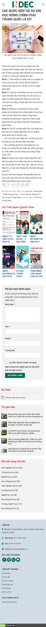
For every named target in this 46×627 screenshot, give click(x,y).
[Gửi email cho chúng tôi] (9, 560)
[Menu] (3, 4)
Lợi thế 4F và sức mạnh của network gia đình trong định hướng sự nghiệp (24, 432)
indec (25, 24)
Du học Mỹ (6, 577)
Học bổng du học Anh (10, 481)
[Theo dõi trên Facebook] (4, 560)
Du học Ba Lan (7, 584)
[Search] (43, 4)
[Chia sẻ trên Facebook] (9, 185)
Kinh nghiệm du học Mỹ (11, 486)
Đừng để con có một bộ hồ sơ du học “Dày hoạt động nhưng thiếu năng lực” (24, 450)
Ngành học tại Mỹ (9, 495)
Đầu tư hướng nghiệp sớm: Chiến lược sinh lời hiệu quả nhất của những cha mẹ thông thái (25, 441)
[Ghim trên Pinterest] (22, 185)
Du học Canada (7, 581)
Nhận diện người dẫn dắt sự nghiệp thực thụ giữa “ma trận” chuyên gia (24, 424)
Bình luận (10, 304)
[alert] (22, 397)
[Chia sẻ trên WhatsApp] (4, 185)
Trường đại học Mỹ (9, 490)
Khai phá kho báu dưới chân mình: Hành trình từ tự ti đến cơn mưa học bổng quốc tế (25, 415)
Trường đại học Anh (10, 472)
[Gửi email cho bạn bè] (18, 185)
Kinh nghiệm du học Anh (11, 468)
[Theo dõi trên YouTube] (18, 560)
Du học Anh (6, 573)
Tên (7, 327)
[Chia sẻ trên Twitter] (13, 185)
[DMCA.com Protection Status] (7, 625)
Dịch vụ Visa (6, 592)
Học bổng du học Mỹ (10, 499)
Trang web (10, 350)
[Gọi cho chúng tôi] (13, 560)
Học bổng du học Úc (10, 508)
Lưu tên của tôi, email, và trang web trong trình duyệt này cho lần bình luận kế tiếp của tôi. (22, 366)
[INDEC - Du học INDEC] (23, 4)
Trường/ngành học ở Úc (11, 504)
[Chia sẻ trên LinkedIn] (27, 185)
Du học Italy (6, 588)
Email (8, 338)
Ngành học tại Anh (9, 477)
